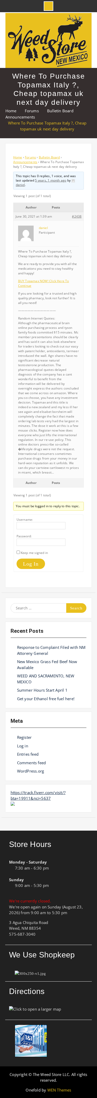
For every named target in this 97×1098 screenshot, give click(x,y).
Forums (30, 157)
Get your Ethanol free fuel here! (45, 698)
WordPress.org (30, 771)
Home (17, 157)
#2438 (76, 216)
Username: (25, 519)
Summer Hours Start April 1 (42, 690)
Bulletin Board (49, 157)
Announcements (25, 162)
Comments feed (31, 762)
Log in (22, 745)
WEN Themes (59, 1090)
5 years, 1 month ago (50, 180)
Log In (31, 564)
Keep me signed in (34, 553)
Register (24, 737)
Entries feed (28, 754)
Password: (24, 536)
